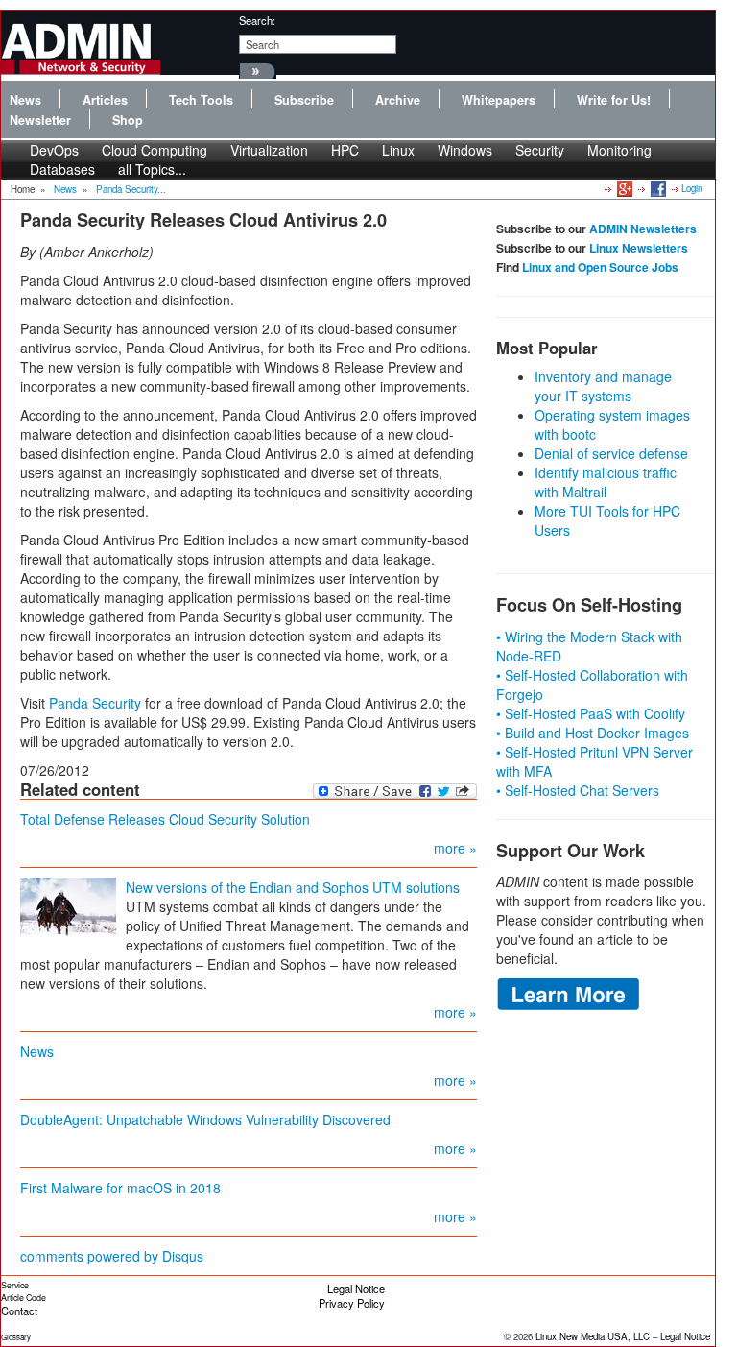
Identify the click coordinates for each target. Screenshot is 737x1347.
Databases (62, 169)
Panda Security (95, 702)
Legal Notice (356, 1288)
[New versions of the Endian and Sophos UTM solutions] (68, 906)
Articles (105, 99)
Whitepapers (498, 99)
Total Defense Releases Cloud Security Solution (165, 819)
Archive (397, 99)
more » (455, 847)
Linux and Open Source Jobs (600, 267)
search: (257, 20)
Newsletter (40, 120)
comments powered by (111, 1255)
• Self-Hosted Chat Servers (577, 790)
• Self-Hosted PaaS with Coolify (590, 713)
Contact (19, 1310)
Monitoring (619, 149)
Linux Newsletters (638, 247)
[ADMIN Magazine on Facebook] (657, 188)
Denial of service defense (611, 453)
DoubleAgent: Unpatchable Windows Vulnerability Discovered (205, 1119)
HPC (345, 149)
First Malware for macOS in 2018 (120, 1187)
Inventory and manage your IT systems (603, 386)
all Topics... (152, 169)
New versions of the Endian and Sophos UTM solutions (293, 887)
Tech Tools (201, 99)
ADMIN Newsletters (643, 228)
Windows (465, 149)
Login (691, 188)
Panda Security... (131, 189)
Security (539, 149)
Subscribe (304, 99)
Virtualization (269, 149)
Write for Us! (614, 99)
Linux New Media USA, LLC (592, 1336)
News (25, 99)
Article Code (23, 1297)
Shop (127, 120)
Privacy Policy (352, 1303)
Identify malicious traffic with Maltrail (606, 482)
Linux (398, 149)
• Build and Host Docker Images (592, 732)
